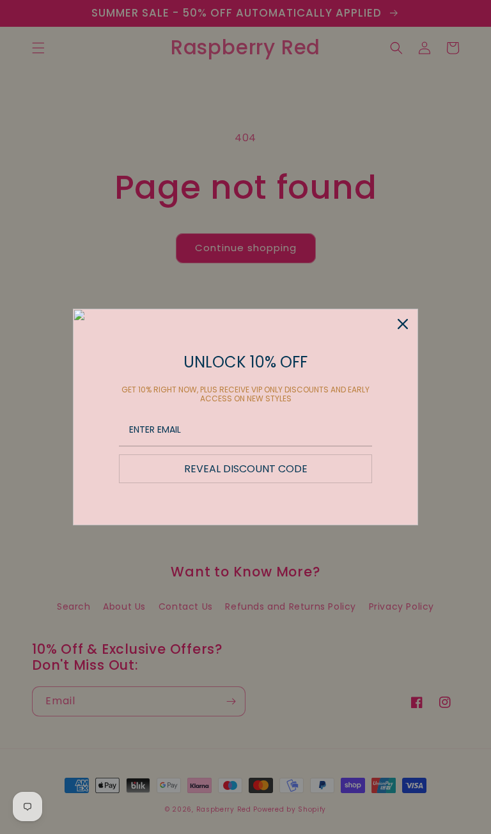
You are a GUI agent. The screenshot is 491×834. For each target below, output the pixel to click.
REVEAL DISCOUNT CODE (246, 468)
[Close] (402, 324)
